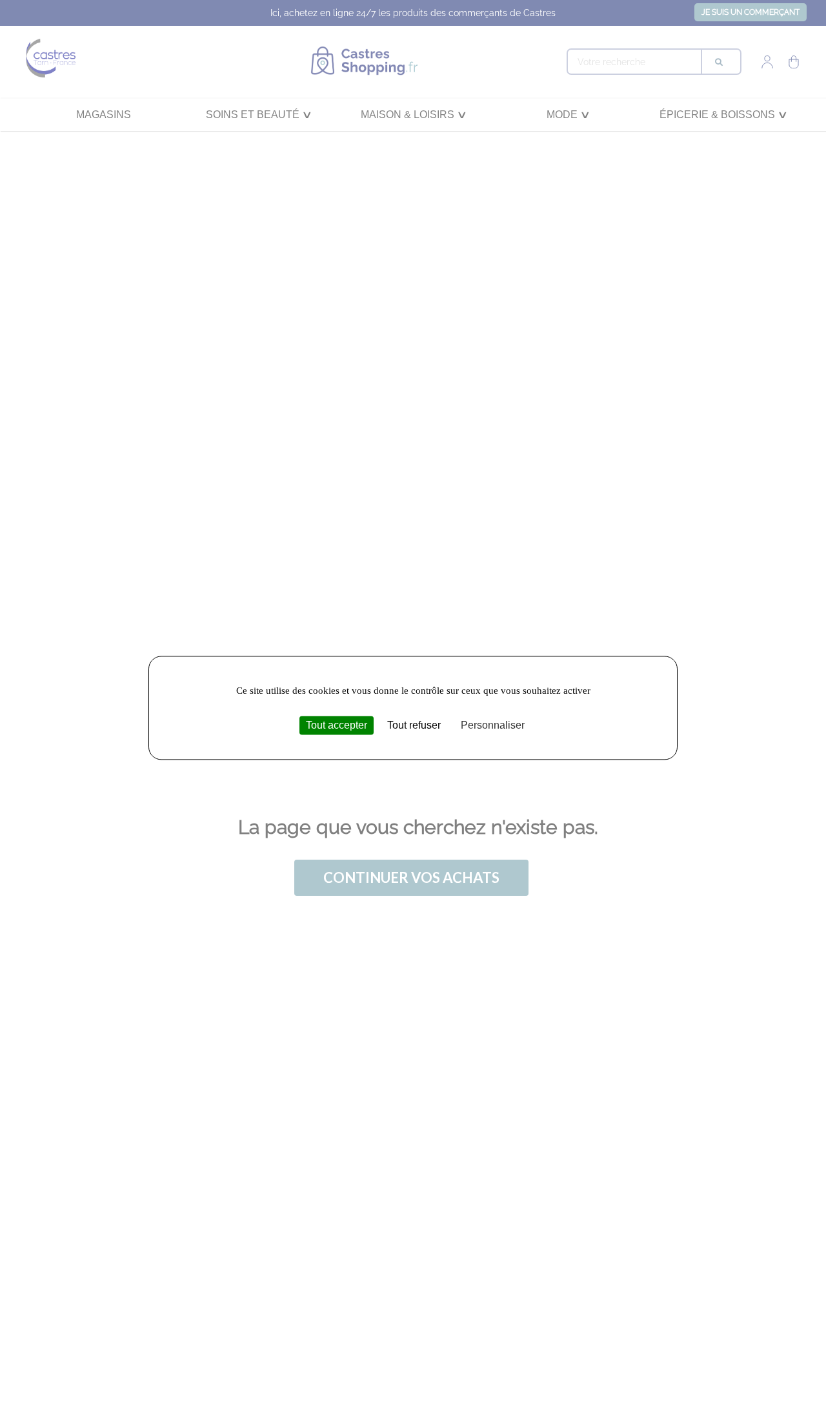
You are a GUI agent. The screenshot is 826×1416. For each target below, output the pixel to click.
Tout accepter (336, 725)
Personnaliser (493, 725)
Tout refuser (414, 725)
